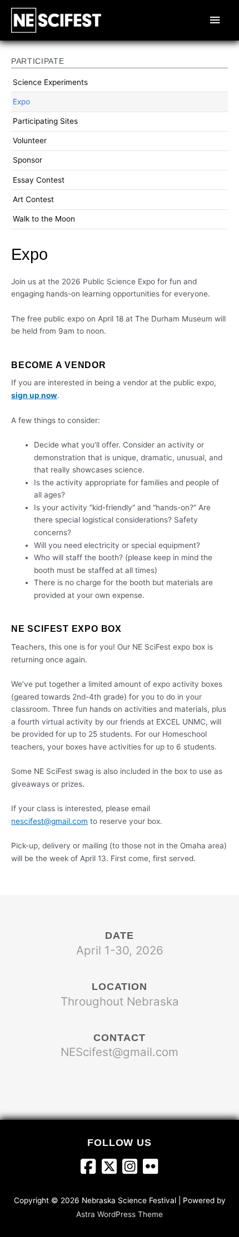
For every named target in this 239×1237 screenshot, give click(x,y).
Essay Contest (38, 179)
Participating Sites (45, 121)
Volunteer (30, 140)
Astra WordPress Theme (119, 1214)
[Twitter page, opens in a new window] (112, 1167)
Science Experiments (50, 82)
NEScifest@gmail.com (119, 1052)
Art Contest (33, 199)
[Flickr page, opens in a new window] (150, 1167)
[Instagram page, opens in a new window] (132, 1167)
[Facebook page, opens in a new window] (91, 1167)
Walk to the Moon (44, 218)
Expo (21, 101)
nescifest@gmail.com (49, 821)
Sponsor (27, 159)
